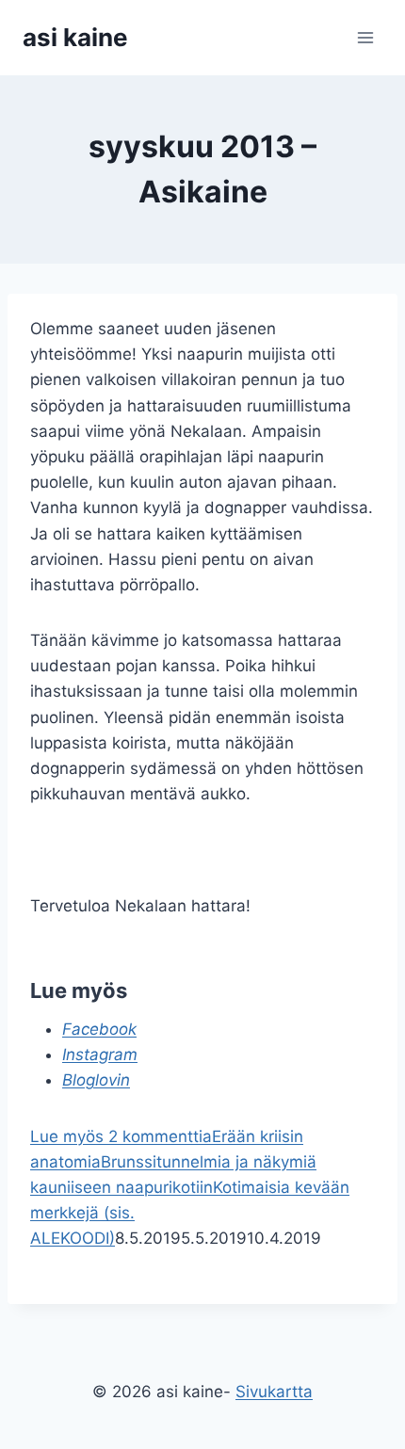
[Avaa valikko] (365, 37)
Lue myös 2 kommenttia (121, 1136)
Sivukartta (274, 1391)
